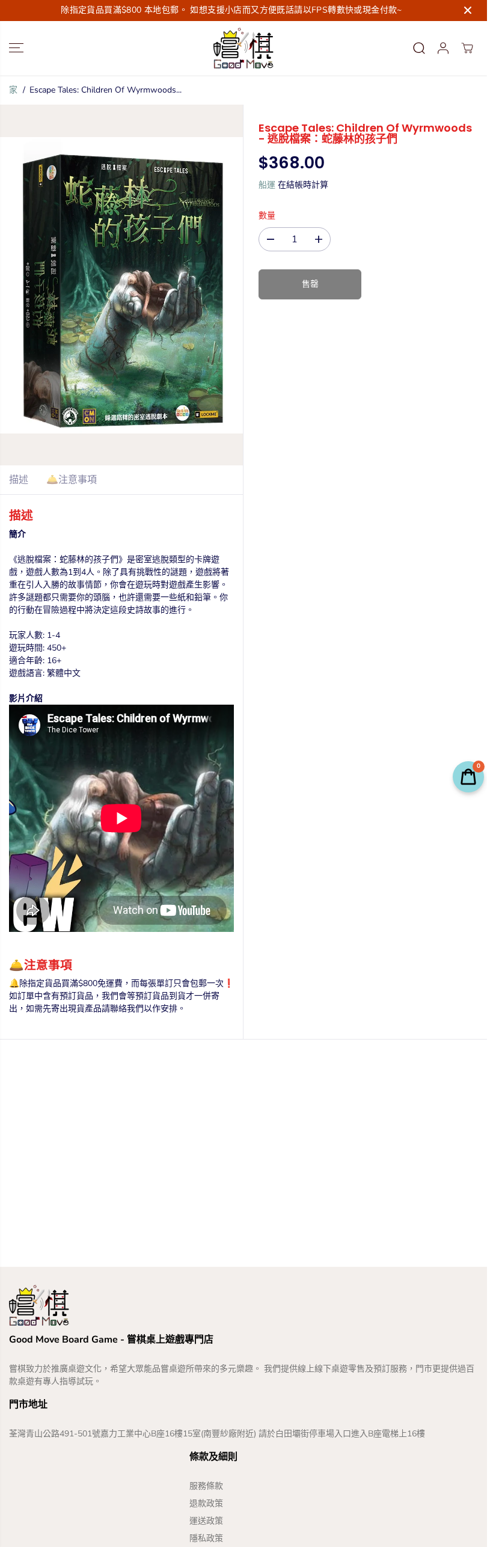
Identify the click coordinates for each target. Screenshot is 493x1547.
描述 (18, 479)
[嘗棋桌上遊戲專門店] (243, 48)
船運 (267, 185)
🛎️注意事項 (71, 479)
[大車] (467, 48)
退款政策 (206, 1503)
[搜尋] (419, 48)
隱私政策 (206, 1538)
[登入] (443, 48)
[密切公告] (468, 10)
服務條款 (206, 1486)
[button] (16, 48)
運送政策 (206, 1521)
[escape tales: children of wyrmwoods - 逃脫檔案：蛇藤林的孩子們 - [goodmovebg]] (121, 285)
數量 (267, 215)
